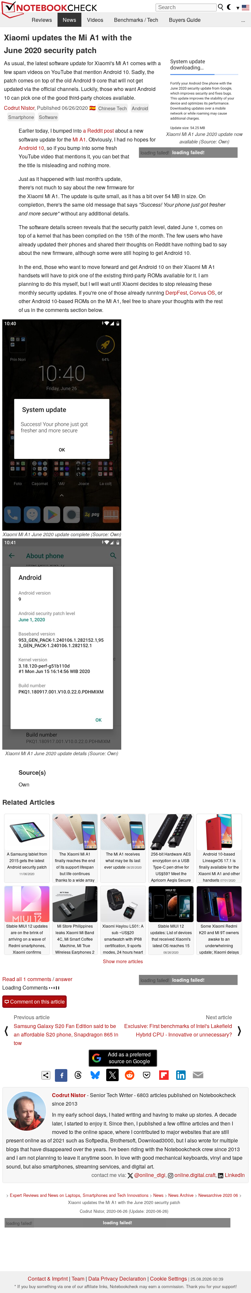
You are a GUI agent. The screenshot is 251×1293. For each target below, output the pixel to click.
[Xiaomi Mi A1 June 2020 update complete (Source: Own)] (61, 425)
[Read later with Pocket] (147, 1075)
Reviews (42, 19)
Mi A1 (79, 139)
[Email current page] (198, 1075)
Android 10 (31, 148)
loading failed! (155, 152)
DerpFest (176, 292)
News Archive (180, 1195)
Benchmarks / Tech (136, 19)
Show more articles (123, 961)
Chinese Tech (112, 108)
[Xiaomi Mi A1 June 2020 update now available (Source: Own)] (204, 94)
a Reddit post (98, 130)
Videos (95, 19)
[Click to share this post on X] (112, 1075)
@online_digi (149, 1175)
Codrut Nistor (19, 107)
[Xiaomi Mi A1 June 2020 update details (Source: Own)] (61, 644)
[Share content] (46, 1075)
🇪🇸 (92, 107)
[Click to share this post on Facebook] (61, 1075)
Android (140, 108)
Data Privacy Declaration (117, 1278)
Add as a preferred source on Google (129, 1058)
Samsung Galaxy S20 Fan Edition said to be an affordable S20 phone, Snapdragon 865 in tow (66, 1034)
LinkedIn (234, 1175)
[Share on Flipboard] (164, 1075)
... (243, 19)
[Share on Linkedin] (181, 1075)
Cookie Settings (168, 1278)
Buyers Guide (185, 19)
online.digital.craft (194, 1175)
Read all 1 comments (26, 979)
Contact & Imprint (48, 1278)
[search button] (221, 7)
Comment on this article (37, 1001)
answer (63, 979)
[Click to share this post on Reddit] (129, 1075)
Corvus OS (202, 292)
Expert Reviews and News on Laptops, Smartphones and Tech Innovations (79, 1195)
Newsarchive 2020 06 (218, 1195)
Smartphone (21, 116)
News (69, 19)
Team (78, 1278)
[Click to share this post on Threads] (78, 1075)
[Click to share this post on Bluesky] (95, 1075)
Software (48, 116)
